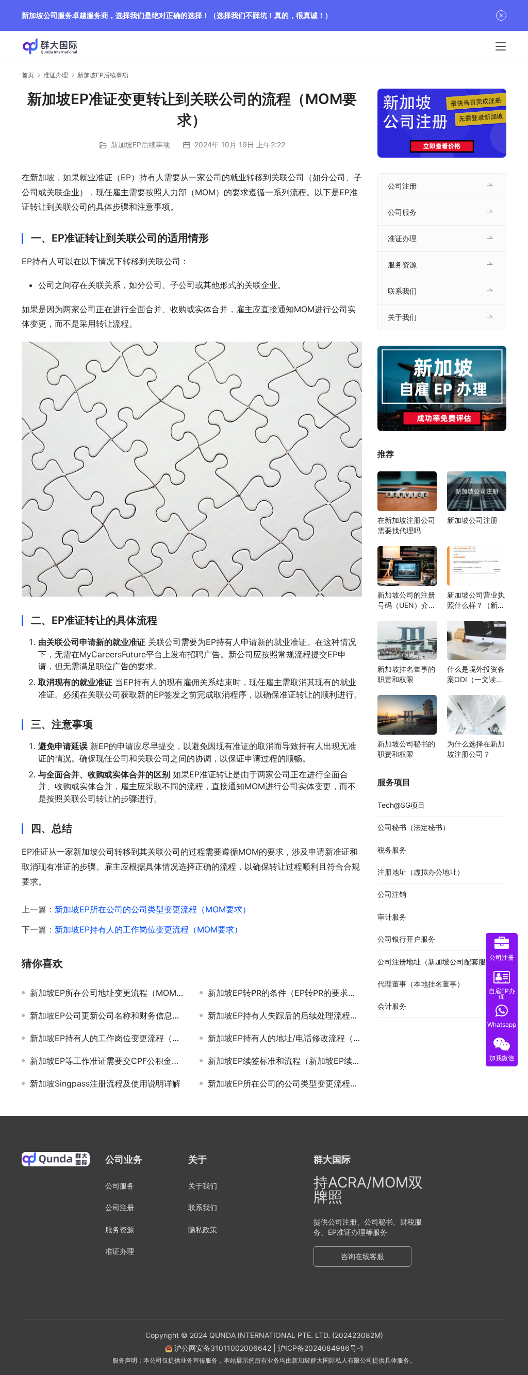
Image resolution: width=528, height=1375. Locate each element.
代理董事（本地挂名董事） (420, 983)
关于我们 (402, 317)
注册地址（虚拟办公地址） (420, 872)
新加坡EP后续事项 (140, 144)
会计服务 (391, 1005)
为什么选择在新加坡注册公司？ (476, 748)
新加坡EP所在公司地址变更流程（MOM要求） (107, 992)
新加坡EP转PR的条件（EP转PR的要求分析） (285, 992)
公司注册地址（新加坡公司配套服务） (438, 961)
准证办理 (402, 238)
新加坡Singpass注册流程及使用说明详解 (105, 1083)
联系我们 (402, 290)
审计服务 (391, 916)
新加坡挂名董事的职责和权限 (406, 674)
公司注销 (391, 894)
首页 (28, 75)
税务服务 (391, 849)
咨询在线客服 (362, 1256)
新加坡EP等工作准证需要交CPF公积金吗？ (107, 1060)
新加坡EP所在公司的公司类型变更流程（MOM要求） (153, 909)
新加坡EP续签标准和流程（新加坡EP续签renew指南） (285, 1060)
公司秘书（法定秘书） (413, 827)
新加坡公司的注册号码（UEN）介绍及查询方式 (406, 600)
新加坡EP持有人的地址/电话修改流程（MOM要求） (285, 1038)
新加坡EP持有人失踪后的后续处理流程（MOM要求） (285, 1015)
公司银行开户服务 (406, 939)
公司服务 (402, 212)
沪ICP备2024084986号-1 (321, 1348)
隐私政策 (202, 1229)
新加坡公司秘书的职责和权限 (406, 748)
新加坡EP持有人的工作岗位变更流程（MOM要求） (148, 929)
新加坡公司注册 (472, 520)
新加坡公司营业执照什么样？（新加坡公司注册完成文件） (476, 600)
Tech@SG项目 (401, 805)
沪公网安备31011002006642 (221, 1348)
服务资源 (402, 264)
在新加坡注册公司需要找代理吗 (406, 525)
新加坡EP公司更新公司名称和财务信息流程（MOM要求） (107, 1015)
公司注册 (402, 185)
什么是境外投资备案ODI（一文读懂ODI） (476, 675)
